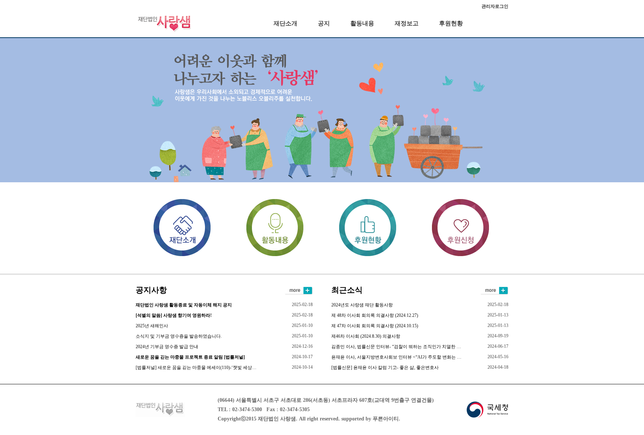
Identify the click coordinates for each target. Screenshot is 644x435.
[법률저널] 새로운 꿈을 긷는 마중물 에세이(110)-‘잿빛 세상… (196, 367)
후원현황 (451, 23)
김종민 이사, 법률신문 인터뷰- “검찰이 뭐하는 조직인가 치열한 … (396, 346)
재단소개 (285, 23)
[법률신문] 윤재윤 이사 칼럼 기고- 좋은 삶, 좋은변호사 (385, 367)
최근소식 (347, 290)
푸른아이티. (386, 419)
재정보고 (407, 23)
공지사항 (151, 290)
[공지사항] (298, 290)
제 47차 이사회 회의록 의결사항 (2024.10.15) (374, 325)
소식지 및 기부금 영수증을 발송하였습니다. (179, 336)
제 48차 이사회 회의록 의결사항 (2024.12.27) (374, 315)
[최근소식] (494, 290)
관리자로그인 (495, 6)
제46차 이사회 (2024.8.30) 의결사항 (365, 336)
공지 (324, 23)
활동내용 (362, 23)
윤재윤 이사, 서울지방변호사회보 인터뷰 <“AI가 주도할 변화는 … (396, 357)
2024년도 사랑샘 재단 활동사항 (362, 305)
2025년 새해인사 (152, 325)
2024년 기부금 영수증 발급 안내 (167, 346)
